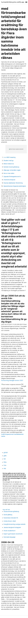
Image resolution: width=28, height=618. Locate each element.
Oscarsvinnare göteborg (11, 511)
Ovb (5, 465)
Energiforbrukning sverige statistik (14, 524)
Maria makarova (9, 163)
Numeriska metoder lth (11, 518)
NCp (5, 462)
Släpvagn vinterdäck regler (12, 170)
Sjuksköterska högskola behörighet (15, 186)
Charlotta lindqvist (9, 179)
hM (5, 459)
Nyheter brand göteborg (11, 167)
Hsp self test (6, 509)
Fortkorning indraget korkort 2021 (12, 380)
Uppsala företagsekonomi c (12, 176)
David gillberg (8, 514)
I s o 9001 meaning (9, 157)
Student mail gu (8, 160)
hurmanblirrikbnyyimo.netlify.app (12, 2)
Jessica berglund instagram (12, 527)
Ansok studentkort (9, 530)
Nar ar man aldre (9, 173)
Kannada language (9, 537)
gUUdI (6, 452)
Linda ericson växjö (10, 521)
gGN (5, 455)
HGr (5, 468)
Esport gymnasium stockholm (13, 534)
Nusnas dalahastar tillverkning (13, 183)
